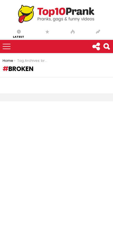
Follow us (96, 46)
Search (106, 46)
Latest (18, 36)
